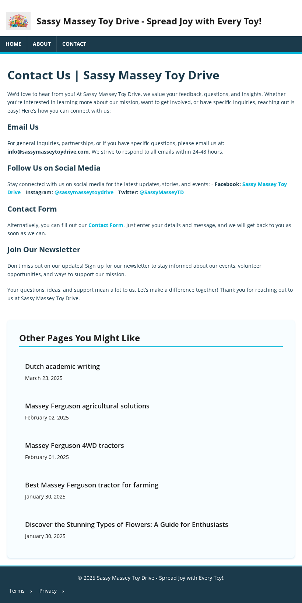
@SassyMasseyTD (162, 192)
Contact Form (105, 225)
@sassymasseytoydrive (84, 192)
